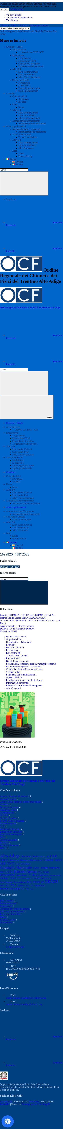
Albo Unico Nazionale (29, 77)
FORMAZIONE (7, 875)
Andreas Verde (29, 856)
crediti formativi (50, 867)
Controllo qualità (8, 799)
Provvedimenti (13, 658)
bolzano (42, 857)
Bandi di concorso (15, 647)
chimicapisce (14, 860)
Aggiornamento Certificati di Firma (17, 626)
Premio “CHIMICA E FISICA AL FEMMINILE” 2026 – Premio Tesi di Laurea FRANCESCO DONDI (28, 616)
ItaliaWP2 (5, 1104)
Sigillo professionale (28, 91)
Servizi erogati (13, 672)
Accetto (4, 9)
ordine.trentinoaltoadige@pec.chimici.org (26, 998)
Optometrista (6, 922)
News (15, 104)
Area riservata (19, 49)
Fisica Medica (6, 900)
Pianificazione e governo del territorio (24, 680)
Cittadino (23, 25)
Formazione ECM (27, 61)
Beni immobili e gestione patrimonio (23, 666)
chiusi (49, 418)
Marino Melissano (40, 875)
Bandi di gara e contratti (17, 661)
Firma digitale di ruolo (29, 88)
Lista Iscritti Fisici (26, 74)
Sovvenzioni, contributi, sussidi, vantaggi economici (31, 663)
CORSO (36, 868)
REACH (4, 842)
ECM (9, 871)
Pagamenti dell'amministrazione (21, 674)
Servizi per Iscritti (20, 80)
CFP (53, 856)
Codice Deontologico (23, 864)
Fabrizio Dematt (25, 872)
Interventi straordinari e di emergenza (24, 685)
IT (29, 875)
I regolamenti (24, 58)
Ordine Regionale (42, 878)
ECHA (2, 872)
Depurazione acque (9, 807)
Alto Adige (10, 855)
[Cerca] (24, 183)
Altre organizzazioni (38, 25)
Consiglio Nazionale (16, 867)
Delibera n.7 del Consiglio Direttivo (17, 628)
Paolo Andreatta (20, 882)
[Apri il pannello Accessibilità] (8, 1121)
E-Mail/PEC (24, 85)
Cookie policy (17, 9)
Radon (3, 917)
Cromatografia (7, 812)
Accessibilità (6, 1101)
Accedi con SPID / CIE (32, 52)
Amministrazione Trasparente (26, 129)
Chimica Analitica (8, 818)
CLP (2, 826)
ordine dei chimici (24, 878)
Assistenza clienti (8, 810)
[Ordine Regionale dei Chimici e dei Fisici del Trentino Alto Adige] (21, 302)
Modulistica (24, 82)
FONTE (46, 872)
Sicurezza (4, 804)
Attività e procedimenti (17, 655)
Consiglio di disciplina (29, 63)
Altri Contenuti (13, 688)
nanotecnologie (55, 875)
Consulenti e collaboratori (18, 642)
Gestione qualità (8, 823)
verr (27, 889)
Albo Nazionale (26, 148)
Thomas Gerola (23, 886)
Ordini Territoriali (6, 882)
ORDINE (13, 878)
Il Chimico (23, 99)
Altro (14, 151)
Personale (10, 644)
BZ (48, 857)
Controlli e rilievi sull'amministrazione (24, 669)
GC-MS (4, 815)
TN (31, 886)
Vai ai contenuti (13, 14)
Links (21, 153)
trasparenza (39, 885)
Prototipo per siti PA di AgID (36, 1104)
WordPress (34, 1101)
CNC (10, 863)
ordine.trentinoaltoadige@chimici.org (24, 1004)
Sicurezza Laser (7, 919)
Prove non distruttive (10, 914)
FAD (40, 872)
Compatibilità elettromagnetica (14, 908)
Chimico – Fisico (8, 25)
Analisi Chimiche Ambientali (14, 796)
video (32, 889)
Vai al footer (12, 20)
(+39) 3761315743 (15, 947)
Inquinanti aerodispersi (11, 834)
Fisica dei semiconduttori (12, 911)
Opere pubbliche (14, 677)
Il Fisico (22, 101)
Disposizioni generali (16, 636)
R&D (2, 837)
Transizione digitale (21, 134)
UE (23, 889)
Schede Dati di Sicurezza (12, 821)
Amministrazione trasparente (26, 121)
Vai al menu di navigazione (19, 17)
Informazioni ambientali (17, 683)
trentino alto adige (10, 888)
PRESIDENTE (38, 882)
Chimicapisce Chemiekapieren (31, 860)
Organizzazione (13, 639)
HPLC (3, 848)
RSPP (2, 886)
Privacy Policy (25, 156)
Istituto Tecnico (21, 875)
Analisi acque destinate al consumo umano (20, 801)
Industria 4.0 (6, 906)
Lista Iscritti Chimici (28, 72)
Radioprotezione (8, 903)
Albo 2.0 (16, 69)
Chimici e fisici (19, 96)
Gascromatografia (8, 840)
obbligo (4, 877)
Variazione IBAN (8, 631)
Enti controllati (13, 653)
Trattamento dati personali (30, 66)
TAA (14, 885)
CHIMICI (48, 859)
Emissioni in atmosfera (11, 831)
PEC (29, 882)
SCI (7, 885)
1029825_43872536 (10, 566)
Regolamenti (18, 55)
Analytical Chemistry (10, 829)
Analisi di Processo (9, 845)
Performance (12, 650)
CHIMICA (4, 860)
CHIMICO (58, 860)
